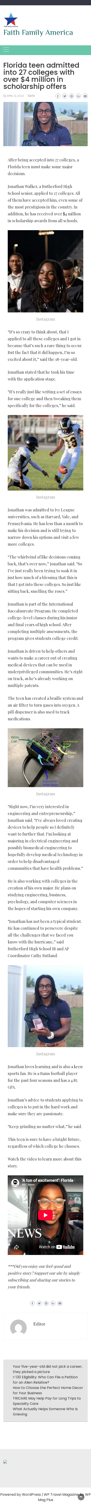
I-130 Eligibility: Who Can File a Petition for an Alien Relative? (45, 1380)
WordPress (31, 1494)
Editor (39, 1324)
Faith (31, 96)
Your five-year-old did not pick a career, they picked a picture (47, 1369)
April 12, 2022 (15, 96)
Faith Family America (38, 32)
